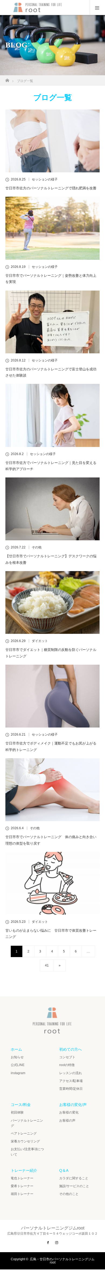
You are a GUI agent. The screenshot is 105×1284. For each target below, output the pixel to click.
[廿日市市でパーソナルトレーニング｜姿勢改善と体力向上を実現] (52, 228)
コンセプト (67, 1057)
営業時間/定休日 (71, 1089)
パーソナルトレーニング (27, 1123)
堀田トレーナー (22, 1194)
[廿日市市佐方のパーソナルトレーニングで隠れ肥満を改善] (52, 141)
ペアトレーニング (24, 1133)
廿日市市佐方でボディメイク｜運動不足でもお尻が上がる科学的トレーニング (50, 746)
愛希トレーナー (22, 1186)
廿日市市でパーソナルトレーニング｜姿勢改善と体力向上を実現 (50, 279)
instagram (18, 1073)
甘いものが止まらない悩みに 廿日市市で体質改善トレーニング (50, 933)
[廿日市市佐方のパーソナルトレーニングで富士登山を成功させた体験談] (52, 322)
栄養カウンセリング (25, 1141)
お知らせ (17, 1057)
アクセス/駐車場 (71, 1081)
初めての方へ (70, 1049)
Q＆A (63, 1170)
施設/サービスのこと (74, 1186)
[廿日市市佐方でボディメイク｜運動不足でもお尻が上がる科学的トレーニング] (52, 696)
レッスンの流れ (70, 1073)
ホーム (16, 1049)
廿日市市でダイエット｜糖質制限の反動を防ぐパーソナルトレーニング (50, 653)
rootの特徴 (67, 1065)
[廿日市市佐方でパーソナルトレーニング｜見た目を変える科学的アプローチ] (52, 415)
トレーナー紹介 (24, 1170)
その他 (36, 547)
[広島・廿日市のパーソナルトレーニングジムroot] (52, 1031)
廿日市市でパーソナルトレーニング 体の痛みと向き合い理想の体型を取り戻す (50, 840)
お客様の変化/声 (73, 1104)
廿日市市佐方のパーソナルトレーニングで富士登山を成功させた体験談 (50, 372)
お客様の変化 (69, 1112)
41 (47, 965)
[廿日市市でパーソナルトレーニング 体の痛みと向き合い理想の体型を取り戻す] (52, 789)
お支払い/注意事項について (27, 1151)
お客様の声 (67, 1120)
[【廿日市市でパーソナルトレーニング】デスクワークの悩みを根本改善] (52, 508)
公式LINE (17, 1065)
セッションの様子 (45, 179)
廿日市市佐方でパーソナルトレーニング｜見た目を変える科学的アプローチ (50, 466)
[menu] (97, 7)
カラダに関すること (73, 1178)
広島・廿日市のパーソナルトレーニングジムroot (62, 1260)
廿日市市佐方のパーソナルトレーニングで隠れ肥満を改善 (50, 188)
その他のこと (69, 1194)
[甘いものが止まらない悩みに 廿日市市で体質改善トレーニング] (52, 883)
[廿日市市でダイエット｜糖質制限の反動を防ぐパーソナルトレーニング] (52, 602)
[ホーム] (7, 79)
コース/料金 (21, 1104)
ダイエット (40, 641)
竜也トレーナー (22, 1178)
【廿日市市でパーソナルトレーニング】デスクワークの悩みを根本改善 (50, 559)
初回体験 (17, 1112)
